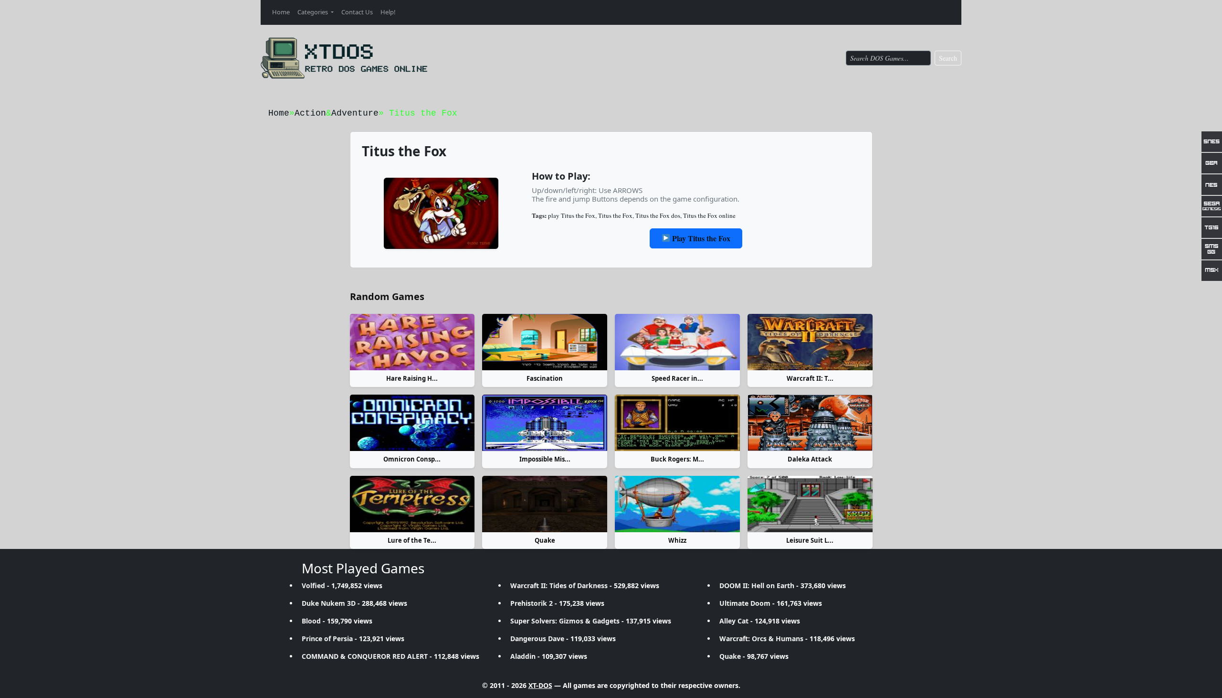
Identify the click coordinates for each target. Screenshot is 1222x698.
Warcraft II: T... (810, 378)
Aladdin (523, 656)
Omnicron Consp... (412, 459)
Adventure (355, 113)
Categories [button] (313, 12)
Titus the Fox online (709, 215)
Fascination (545, 378)
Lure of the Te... (412, 540)
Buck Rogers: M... (677, 459)
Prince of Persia (327, 638)
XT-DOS (540, 685)
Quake (545, 540)
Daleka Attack (810, 459)
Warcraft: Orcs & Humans (761, 638)
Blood (311, 620)
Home (281, 12)
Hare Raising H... (412, 378)
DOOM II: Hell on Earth (756, 585)
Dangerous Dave (537, 638)
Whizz (677, 540)
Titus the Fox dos (657, 215)
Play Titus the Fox (700, 238)
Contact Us (357, 12)
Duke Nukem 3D (329, 603)
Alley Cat (733, 620)
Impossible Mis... (544, 459)
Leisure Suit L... (809, 540)
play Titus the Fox (571, 215)
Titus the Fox (615, 215)
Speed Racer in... (677, 378)
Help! (388, 12)
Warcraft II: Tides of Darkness (559, 585)
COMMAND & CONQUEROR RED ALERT (365, 656)
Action (310, 113)
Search (948, 58)
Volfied (313, 585)
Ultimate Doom (744, 603)
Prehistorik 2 (531, 603)
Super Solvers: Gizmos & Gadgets (565, 620)
